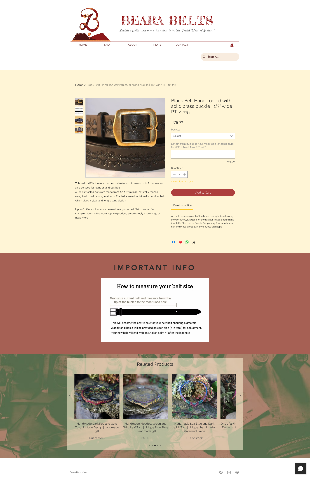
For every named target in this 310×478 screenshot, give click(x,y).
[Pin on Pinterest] (180, 242)
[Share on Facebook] (173, 242)
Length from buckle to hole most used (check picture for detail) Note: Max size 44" (202, 145)
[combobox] (203, 136)
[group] (155, 407)
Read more (81, 217)
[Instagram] (229, 472)
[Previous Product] (69, 396)
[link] (182, 205)
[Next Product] (241, 396)
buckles (176, 129)
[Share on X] (194, 242)
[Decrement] (174, 174)
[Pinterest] (237, 472)
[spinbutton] (179, 174)
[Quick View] (96, 396)
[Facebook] (221, 472)
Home (79, 85)
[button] (232, 45)
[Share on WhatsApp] (187, 242)
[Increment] (185, 174)
